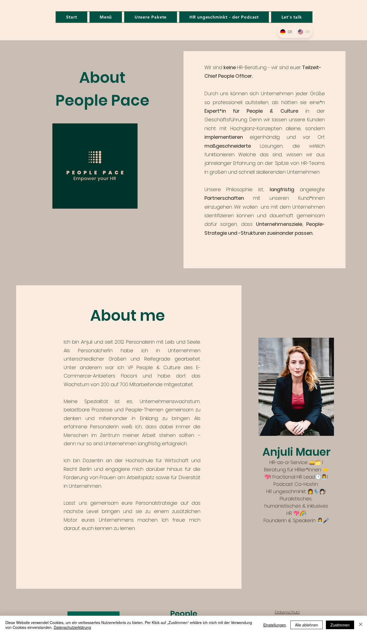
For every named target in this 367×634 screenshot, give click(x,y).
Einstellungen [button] (274, 625)
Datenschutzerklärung (72, 627)
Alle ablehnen (306, 625)
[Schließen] (360, 625)
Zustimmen (340, 625)
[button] (105, 17)
